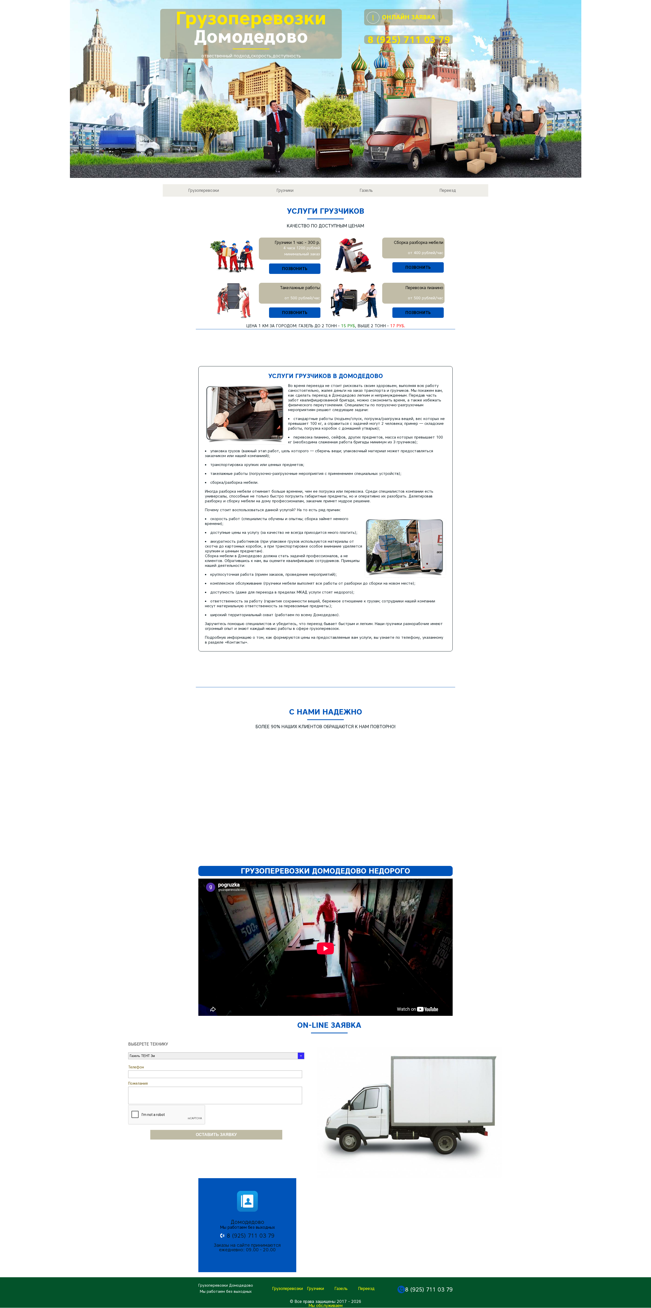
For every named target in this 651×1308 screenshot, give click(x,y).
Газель (366, 190)
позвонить (294, 268)
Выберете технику (148, 1044)
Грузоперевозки (203, 190)
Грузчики (284, 190)
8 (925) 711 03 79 (408, 39)
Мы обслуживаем (325, 1305)
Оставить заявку (216, 1134)
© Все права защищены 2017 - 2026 (325, 1301)
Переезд (447, 190)
